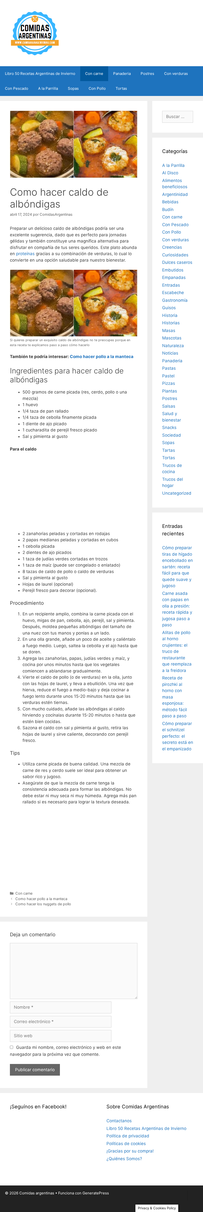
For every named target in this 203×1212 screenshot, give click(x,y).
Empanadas (174, 277)
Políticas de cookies (126, 1143)
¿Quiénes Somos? (124, 1158)
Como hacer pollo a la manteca (101, 356)
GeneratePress (95, 1193)
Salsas (168, 406)
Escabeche (173, 292)
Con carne (94, 73)
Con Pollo (97, 88)
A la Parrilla (48, 88)
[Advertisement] (73, 493)
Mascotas (171, 337)
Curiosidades (175, 254)
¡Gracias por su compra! (130, 1151)
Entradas (171, 285)
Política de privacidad (127, 1135)
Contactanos (119, 1120)
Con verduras (176, 73)
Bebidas (170, 201)
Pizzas (168, 383)
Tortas (121, 88)
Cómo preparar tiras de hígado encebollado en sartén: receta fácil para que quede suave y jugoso (177, 566)
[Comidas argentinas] (35, 32)
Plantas (169, 391)
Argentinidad (175, 194)
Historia (170, 315)
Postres (147, 73)
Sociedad (171, 435)
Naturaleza (173, 345)
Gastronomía (175, 300)
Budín (168, 209)
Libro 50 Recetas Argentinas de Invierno (40, 73)
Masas (168, 330)
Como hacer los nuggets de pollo (43, 904)
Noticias (170, 353)
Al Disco (170, 172)
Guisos (169, 307)
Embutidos (172, 270)
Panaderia (122, 73)
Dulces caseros (177, 262)
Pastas (169, 368)
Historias (171, 322)
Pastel (168, 375)
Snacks (169, 427)
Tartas (168, 450)
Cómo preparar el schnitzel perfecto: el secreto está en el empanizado (177, 736)
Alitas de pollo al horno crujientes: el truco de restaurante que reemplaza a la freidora (177, 651)
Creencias (172, 247)
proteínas (25, 253)
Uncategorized (176, 493)
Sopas (73, 88)
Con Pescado (16, 88)
